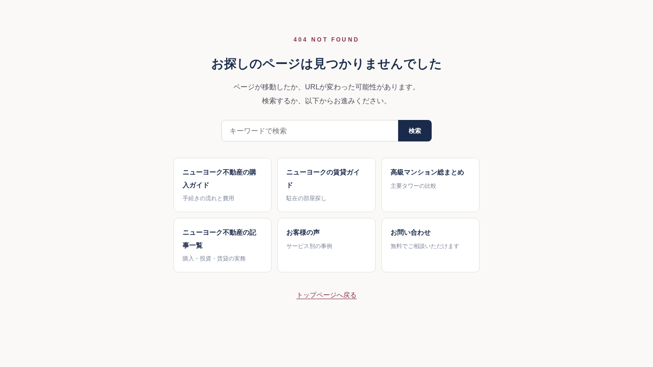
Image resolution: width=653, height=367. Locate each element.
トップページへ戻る (326, 295)
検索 (415, 130)
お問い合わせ (425, 238)
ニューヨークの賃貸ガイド (323, 185)
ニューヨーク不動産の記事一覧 (219, 245)
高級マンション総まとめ (427, 178)
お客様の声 (309, 238)
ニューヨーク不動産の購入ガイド (219, 185)
